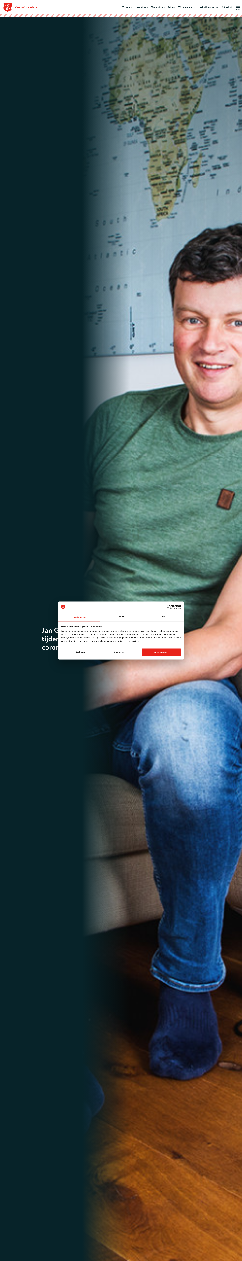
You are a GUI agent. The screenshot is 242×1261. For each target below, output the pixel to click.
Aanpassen (119, 652)
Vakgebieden (158, 7)
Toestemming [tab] (79, 617)
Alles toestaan (161, 652)
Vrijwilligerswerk (209, 7)
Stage (171, 7)
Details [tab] (121, 616)
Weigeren (80, 652)
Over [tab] (163, 616)
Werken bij (127, 7)
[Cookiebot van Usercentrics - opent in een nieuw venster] (168, 607)
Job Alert (227, 7)
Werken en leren (187, 7)
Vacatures (142, 7)
